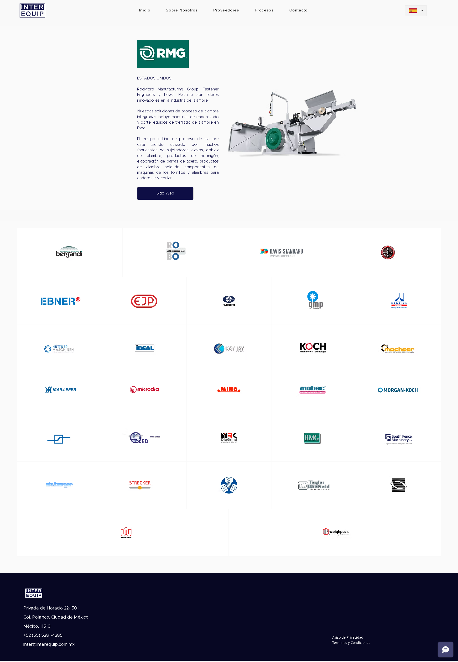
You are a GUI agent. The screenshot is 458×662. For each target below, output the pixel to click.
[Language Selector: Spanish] (416, 10)
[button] (295, 125)
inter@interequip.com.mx (49, 644)
